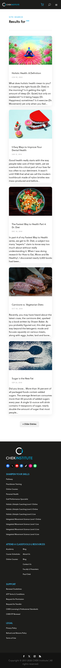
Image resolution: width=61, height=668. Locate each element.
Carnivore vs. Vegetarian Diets (27, 305)
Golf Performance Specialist (17, 499)
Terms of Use (11, 638)
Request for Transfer (14, 604)
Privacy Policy (11, 628)
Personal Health (12, 494)
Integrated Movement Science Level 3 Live (22, 534)
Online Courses (12, 489)
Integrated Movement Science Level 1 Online (23, 519)
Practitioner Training (14, 484)
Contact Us (27, 564)
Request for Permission (15, 599)
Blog (24, 549)
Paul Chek (27, 574)
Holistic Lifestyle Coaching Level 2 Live (21, 514)
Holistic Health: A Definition (26, 73)
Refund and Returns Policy (16, 633)
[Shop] (42, 4)
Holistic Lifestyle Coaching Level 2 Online (22, 509)
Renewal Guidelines (14, 589)
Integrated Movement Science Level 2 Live (22, 529)
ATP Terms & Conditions (15, 594)
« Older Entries (29, 424)
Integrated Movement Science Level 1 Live (22, 524)
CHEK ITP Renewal (13, 614)
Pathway (9, 479)
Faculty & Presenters (30, 569)
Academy (10, 549)
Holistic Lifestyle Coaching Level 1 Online (22, 504)
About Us (26, 554)
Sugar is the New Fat (22, 378)
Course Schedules (13, 554)
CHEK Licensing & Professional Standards (22, 609)
